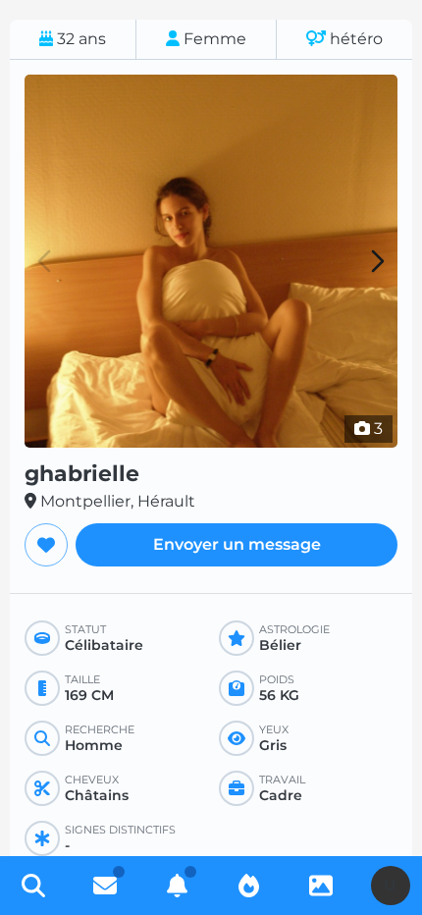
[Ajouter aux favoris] (46, 544)
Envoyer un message (237, 544)
